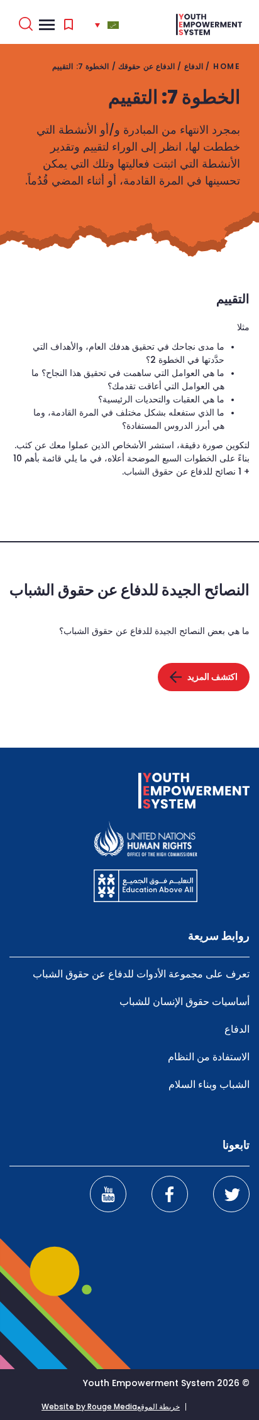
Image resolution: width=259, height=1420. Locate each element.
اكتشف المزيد (212, 676)
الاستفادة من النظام (209, 1057)
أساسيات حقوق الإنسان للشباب (184, 1001)
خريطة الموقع (158, 1407)
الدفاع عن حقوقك (146, 66)
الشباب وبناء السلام (209, 1084)
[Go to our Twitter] (231, 1194)
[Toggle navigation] (47, 24)
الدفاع (193, 66)
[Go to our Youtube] (108, 1194)
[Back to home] (209, 24)
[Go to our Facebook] (170, 1194)
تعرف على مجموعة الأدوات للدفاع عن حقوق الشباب (141, 974)
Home (226, 66)
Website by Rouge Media (89, 1407)
